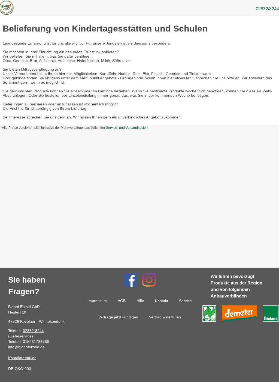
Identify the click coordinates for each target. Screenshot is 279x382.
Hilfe (140, 301)
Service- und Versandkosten (127, 128)
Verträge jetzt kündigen (118, 317)
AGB (122, 301)
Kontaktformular (22, 358)
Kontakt (161, 301)
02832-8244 (33, 330)
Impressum (97, 301)
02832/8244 (267, 9)
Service (185, 301)
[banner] (6, 9)
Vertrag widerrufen (165, 317)
